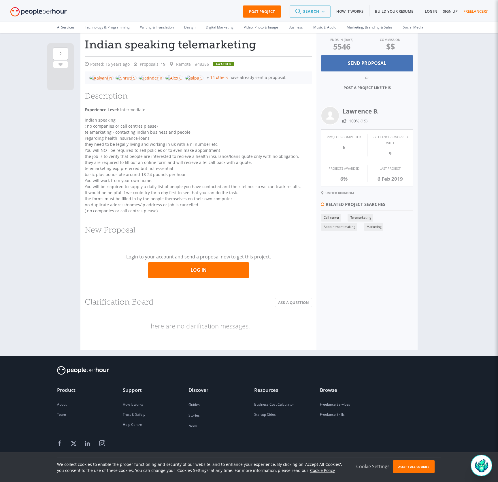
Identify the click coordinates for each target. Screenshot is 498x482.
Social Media (413, 27)
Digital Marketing (219, 27)
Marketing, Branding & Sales (370, 27)
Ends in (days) (341, 39)
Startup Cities (265, 414)
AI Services (66, 27)
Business (295, 27)
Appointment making (339, 226)
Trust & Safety (134, 414)
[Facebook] (60, 444)
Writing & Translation (157, 27)
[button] (310, 11)
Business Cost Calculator (274, 404)
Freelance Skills (332, 414)
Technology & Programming (107, 27)
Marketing (374, 226)
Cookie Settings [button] (373, 466)
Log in (431, 11)
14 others (219, 77)
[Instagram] (102, 444)
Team (61, 414)
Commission (390, 39)
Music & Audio (324, 27)
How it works (349, 11)
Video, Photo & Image (261, 27)
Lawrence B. (360, 111)
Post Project (262, 11)
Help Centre (132, 424)
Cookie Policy (322, 470)
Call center (331, 217)
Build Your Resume (394, 11)
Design (189, 27)
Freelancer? (475, 11)
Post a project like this (367, 87)
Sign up (450, 11)
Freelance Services (335, 404)
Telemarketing (360, 217)
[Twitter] (74, 444)
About (62, 404)
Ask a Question (293, 302)
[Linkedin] (88, 444)
